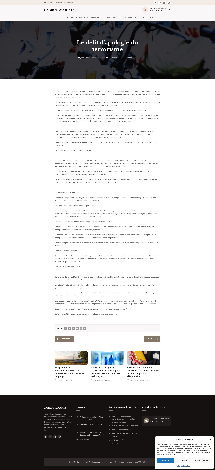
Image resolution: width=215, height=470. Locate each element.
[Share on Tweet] (69, 328)
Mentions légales (82, 439)
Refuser (184, 460)
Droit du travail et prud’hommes (124, 426)
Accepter (165, 460)
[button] (210, 439)
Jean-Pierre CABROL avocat (92, 57)
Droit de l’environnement (121, 429)
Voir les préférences (202, 460)
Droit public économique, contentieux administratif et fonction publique (123, 419)
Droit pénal (116, 444)
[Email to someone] (84, 328)
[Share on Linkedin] (77, 328)
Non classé (131, 57)
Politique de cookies (183, 466)
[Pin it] (81, 328)
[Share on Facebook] (65, 328)
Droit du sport (117, 440)
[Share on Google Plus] (73, 328)
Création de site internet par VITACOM (131, 462)
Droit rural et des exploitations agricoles (124, 434)
